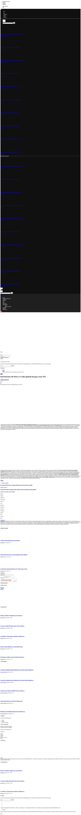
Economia (4, 307)
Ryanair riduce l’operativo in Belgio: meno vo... (11, 270)
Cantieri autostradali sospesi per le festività (10, 540)
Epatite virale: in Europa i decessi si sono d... (10, 86)
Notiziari (4, 16)
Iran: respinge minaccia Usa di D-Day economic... (11, 166)
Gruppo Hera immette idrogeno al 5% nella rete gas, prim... (13, 568)
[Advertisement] (20, 314)
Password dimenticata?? (4, 357)
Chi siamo (4, 2)
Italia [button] (4, 13)
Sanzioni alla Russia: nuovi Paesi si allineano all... (11, 701)
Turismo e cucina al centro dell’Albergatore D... (11, 257)
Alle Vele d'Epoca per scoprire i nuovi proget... (10, 99)
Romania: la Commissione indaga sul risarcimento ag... (12, 711)
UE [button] (3, 12)
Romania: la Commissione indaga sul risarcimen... (11, 60)
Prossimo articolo (3, 487)
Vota (1, 724)
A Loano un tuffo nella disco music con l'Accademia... (12, 626)
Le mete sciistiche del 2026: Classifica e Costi (10, 284)
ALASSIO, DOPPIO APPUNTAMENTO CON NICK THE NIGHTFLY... (17, 670)
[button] (5, 304)
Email (1, 575)
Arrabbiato (2, 510)
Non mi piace (2, 499)
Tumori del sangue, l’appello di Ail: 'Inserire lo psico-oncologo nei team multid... (18, 489)
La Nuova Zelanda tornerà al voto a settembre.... (11, 205)
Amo (1, 503)
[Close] (0, 354)
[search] (4, 21)
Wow (1, 518)
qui (74, 811)
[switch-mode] (3, 7)
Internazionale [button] (5, 14)
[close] (1, 814)
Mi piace (1, 495)
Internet (3, 721)
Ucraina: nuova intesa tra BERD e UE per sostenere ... (12, 690)
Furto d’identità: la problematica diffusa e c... (10, 231)
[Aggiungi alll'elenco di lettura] (0, 383)
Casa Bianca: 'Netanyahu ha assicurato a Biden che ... (12, 636)
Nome (1, 574)
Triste (1, 514)
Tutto (6, 305)
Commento (2, 577)
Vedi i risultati (5, 724)
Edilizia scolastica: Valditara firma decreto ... (10, 125)
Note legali (4, 4)
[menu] (1, 288)
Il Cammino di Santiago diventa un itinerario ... (11, 192)
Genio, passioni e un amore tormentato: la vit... (11, 152)
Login (4, 6)
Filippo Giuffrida (3, 36)
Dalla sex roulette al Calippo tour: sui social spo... (11, 615)
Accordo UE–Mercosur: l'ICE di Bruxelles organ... (11, 244)
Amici (3, 720)
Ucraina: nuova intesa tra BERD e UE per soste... (11, 34)
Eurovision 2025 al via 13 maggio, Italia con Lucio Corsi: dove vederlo (16, 485)
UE (3, 301)
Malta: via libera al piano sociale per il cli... (10, 73)
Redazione (2, 101)
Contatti (4, 3)
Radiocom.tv (5, 17)
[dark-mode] (1, 311)
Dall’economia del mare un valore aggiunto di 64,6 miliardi (13, 554)
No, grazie (2, 368)
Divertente (2, 507)
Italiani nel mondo (8, 306)
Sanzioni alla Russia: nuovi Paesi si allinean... (10, 47)
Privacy (4, 809)
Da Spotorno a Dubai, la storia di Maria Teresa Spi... (12, 657)
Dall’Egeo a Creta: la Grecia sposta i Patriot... (10, 179)
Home (4, 11)
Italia (3, 302)
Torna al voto (3, 740)
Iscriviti (12, 365)
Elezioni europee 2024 (6, 1)
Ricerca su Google (5, 722)
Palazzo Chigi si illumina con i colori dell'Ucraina (11, 646)
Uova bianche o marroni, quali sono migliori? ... (11, 138)
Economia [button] (4, 15)
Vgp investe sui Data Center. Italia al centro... (10, 112)
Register (6, 6)
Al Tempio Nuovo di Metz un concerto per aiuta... (11, 218)
